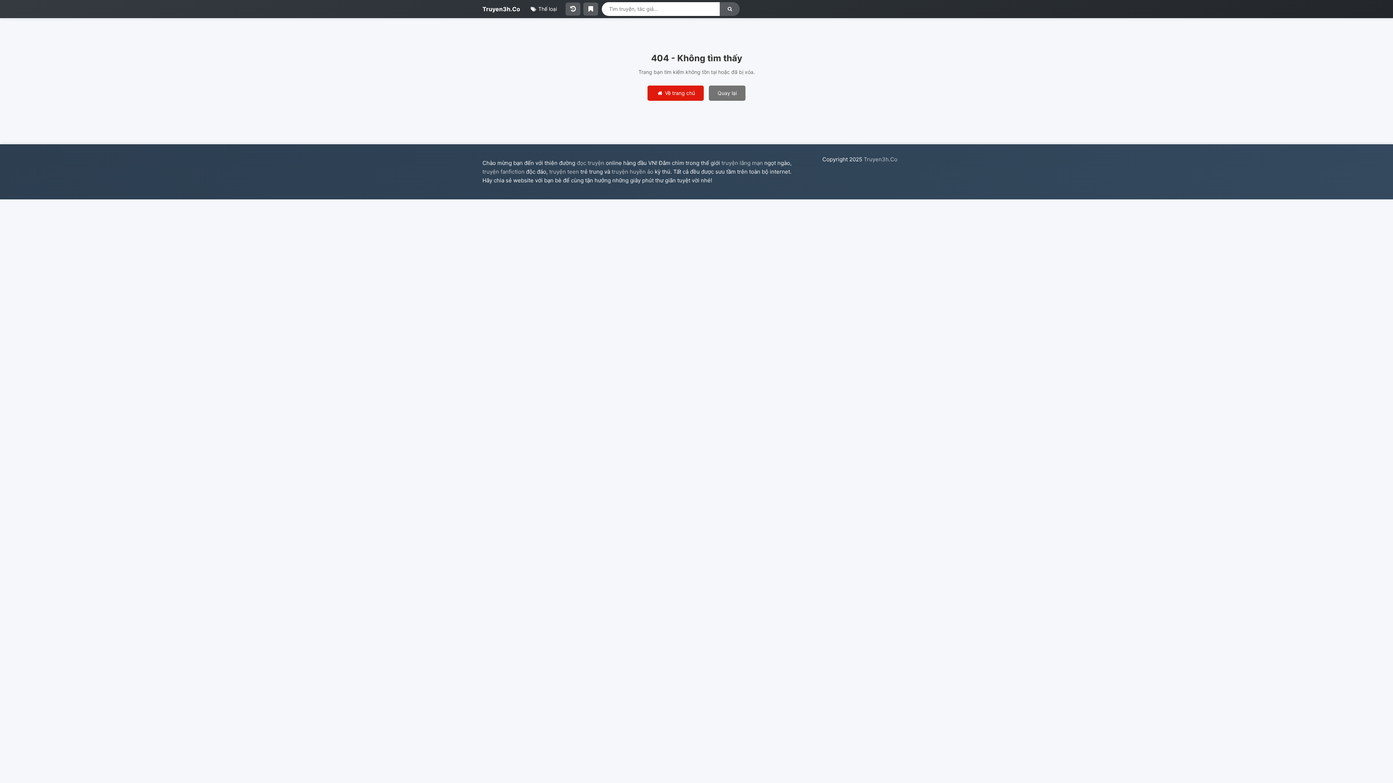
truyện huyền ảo (632, 171)
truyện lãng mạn (742, 163)
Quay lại (727, 93)
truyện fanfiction (503, 171)
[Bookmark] (590, 9)
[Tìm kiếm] (730, 9)
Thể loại (547, 9)
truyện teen (564, 171)
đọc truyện (590, 163)
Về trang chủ (679, 93)
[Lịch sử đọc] (573, 9)
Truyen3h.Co (501, 9)
